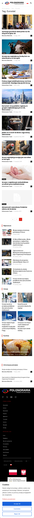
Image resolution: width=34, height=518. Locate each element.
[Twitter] (7, 397)
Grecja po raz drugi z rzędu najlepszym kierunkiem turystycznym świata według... (24, 326)
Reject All (17, 514)
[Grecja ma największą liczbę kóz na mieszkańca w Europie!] (17, 46)
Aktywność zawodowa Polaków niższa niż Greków (14, 208)
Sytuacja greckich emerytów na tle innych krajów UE (16, 32)
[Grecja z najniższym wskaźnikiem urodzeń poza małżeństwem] (17, 172)
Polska (4, 78)
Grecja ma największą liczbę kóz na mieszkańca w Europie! (16, 57)
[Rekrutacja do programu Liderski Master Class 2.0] (6, 262)
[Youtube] (11, 397)
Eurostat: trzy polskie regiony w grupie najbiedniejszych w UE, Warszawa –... (15, 108)
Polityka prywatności (8, 499)
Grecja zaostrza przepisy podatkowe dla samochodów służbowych (22, 280)
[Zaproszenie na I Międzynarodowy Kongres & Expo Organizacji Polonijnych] (6, 253)
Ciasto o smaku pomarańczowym (16, 352)
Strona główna (6, 8)
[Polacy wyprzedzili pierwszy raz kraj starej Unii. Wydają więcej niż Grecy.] (17, 71)
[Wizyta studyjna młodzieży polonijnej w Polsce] (6, 232)
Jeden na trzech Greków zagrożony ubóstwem (16, 133)
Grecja (3, 28)
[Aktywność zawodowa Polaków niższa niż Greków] (17, 197)
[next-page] (6, 359)
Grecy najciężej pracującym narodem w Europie (16, 158)
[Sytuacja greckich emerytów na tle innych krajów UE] (17, 22)
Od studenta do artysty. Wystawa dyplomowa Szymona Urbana (22, 271)
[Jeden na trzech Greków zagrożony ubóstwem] (17, 123)
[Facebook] (3, 397)
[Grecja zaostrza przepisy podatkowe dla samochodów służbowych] (6, 281)
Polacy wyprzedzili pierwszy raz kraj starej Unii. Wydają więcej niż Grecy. (16, 82)
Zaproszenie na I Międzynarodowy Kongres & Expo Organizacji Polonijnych (22, 252)
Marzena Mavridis (7, 35)
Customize (17, 509)
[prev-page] (12, 219)
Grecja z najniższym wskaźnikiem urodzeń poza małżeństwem (15, 183)
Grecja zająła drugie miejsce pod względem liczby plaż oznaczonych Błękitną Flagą (8, 326)
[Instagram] (16, 397)
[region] (17, 500)
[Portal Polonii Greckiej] (14, 3)
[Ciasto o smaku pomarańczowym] (17, 347)
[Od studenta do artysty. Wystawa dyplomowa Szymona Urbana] (6, 271)
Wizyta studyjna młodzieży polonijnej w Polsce (14, 369)
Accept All (17, 504)
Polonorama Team (7, 85)
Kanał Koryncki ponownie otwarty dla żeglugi (24, 306)
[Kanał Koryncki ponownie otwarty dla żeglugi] (25, 298)
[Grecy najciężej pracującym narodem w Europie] (17, 147)
